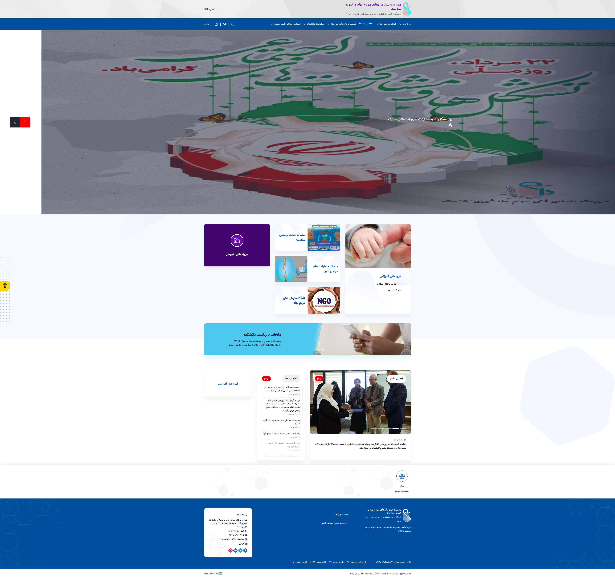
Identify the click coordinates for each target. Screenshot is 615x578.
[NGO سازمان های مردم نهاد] (307, 300)
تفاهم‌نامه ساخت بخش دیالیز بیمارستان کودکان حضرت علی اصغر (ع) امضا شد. (282, 389)
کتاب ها (392, 291)
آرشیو (319, 378)
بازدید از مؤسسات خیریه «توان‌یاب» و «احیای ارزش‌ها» (284, 445)
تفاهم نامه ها (366, 24)
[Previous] (25, 122)
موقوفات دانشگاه (315, 24)
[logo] (387, 515)
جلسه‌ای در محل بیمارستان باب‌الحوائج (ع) (281, 433)
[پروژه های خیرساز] (237, 245)
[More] (401, 531)
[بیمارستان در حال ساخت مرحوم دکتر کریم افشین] (408, 402)
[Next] (15, 122)
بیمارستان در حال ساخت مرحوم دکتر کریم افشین (429, 444)
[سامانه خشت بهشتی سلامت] (307, 237)
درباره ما (407, 24)
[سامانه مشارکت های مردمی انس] (307, 269)
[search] (232, 24)
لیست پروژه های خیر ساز (343, 24)
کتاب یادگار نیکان (387, 284)
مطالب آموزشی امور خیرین (287, 24)
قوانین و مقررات (388, 24)
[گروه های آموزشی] (228, 383)
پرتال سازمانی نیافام (211, 573)
